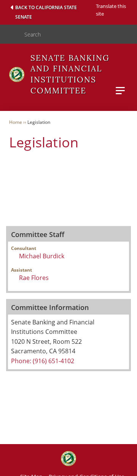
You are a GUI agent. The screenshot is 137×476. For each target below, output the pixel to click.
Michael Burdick (41, 256)
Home (15, 122)
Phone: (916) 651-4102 (42, 361)
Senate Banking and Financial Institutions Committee (70, 74)
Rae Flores (34, 278)
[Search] (9, 34)
